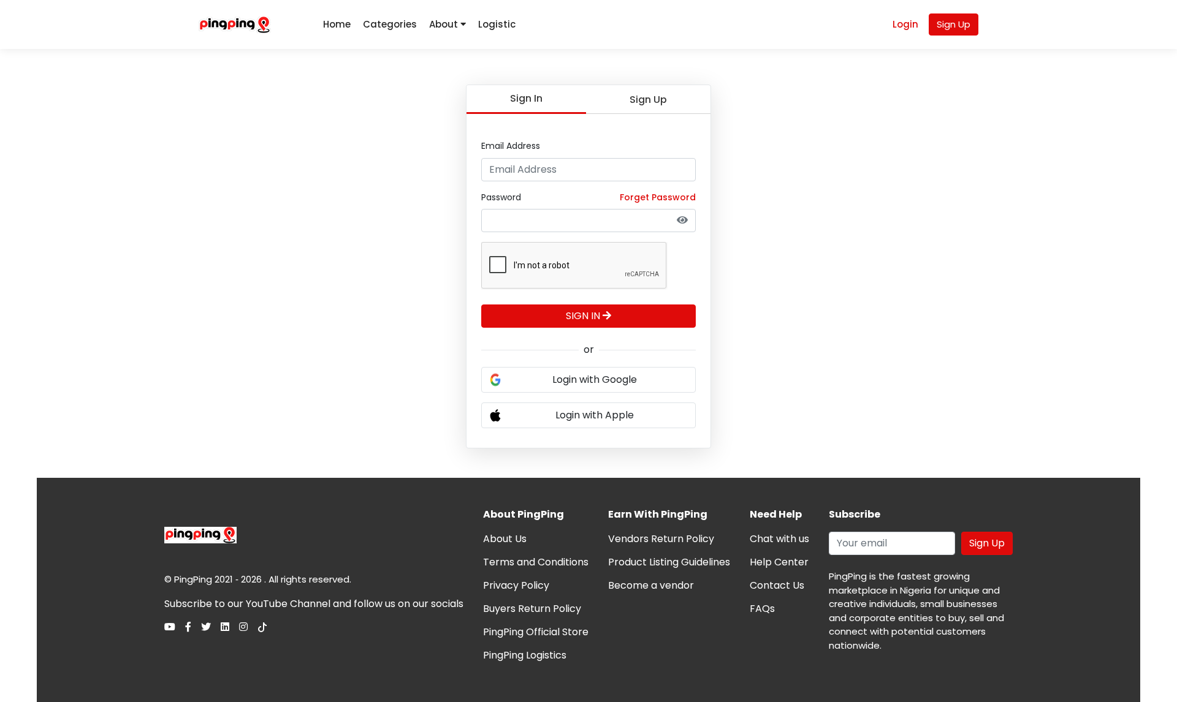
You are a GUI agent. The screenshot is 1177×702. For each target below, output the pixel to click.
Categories (390, 24)
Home (337, 24)
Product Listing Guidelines (669, 562)
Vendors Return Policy (661, 539)
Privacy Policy (516, 585)
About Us (505, 539)
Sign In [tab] (526, 98)
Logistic (497, 24)
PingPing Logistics (524, 655)
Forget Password (658, 197)
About (444, 24)
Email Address (510, 146)
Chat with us (779, 539)
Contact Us (777, 585)
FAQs (762, 609)
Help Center (779, 562)
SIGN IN (584, 316)
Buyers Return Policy (532, 609)
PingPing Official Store (535, 632)
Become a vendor (651, 585)
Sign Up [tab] (648, 99)
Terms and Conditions (535, 562)
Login (905, 24)
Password (501, 197)
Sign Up (953, 24)
